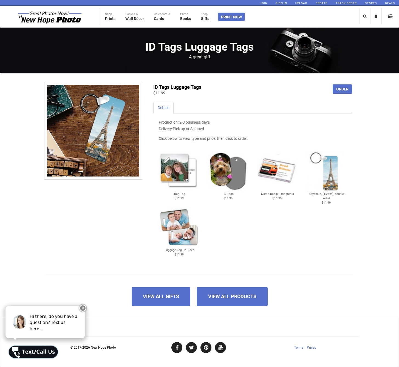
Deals (390, 3)
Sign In (281, 3)
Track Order (346, 3)
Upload (301, 3)
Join (263, 3)
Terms (298, 347)
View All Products (232, 296)
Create (321, 3)
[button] (179, 173)
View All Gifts (161, 296)
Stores (371, 3)
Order (342, 89)
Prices (311, 347)
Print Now (231, 17)
